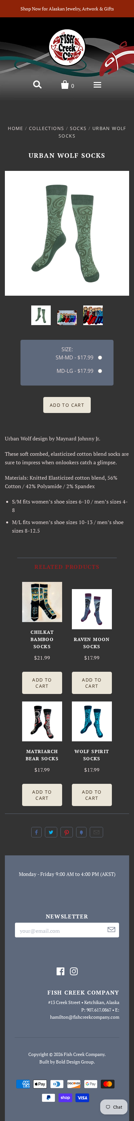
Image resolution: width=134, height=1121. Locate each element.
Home (15, 128)
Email (96, 832)
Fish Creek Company (84, 1054)
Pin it (66, 832)
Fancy (81, 832)
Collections (46, 128)
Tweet (51, 832)
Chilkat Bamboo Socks (42, 639)
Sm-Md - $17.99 (74, 357)
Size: (67, 349)
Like (36, 832)
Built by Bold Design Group (66, 1062)
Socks (78, 128)
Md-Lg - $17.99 (75, 370)
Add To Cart (42, 683)
